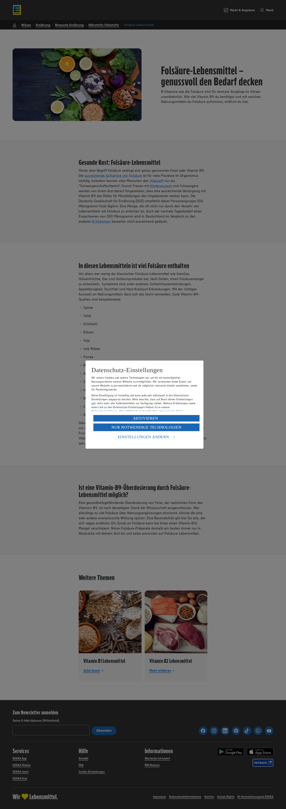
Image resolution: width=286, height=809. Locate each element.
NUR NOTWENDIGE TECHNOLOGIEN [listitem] (146, 427)
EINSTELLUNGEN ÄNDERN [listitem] (143, 437)
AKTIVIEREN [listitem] (145, 418)
